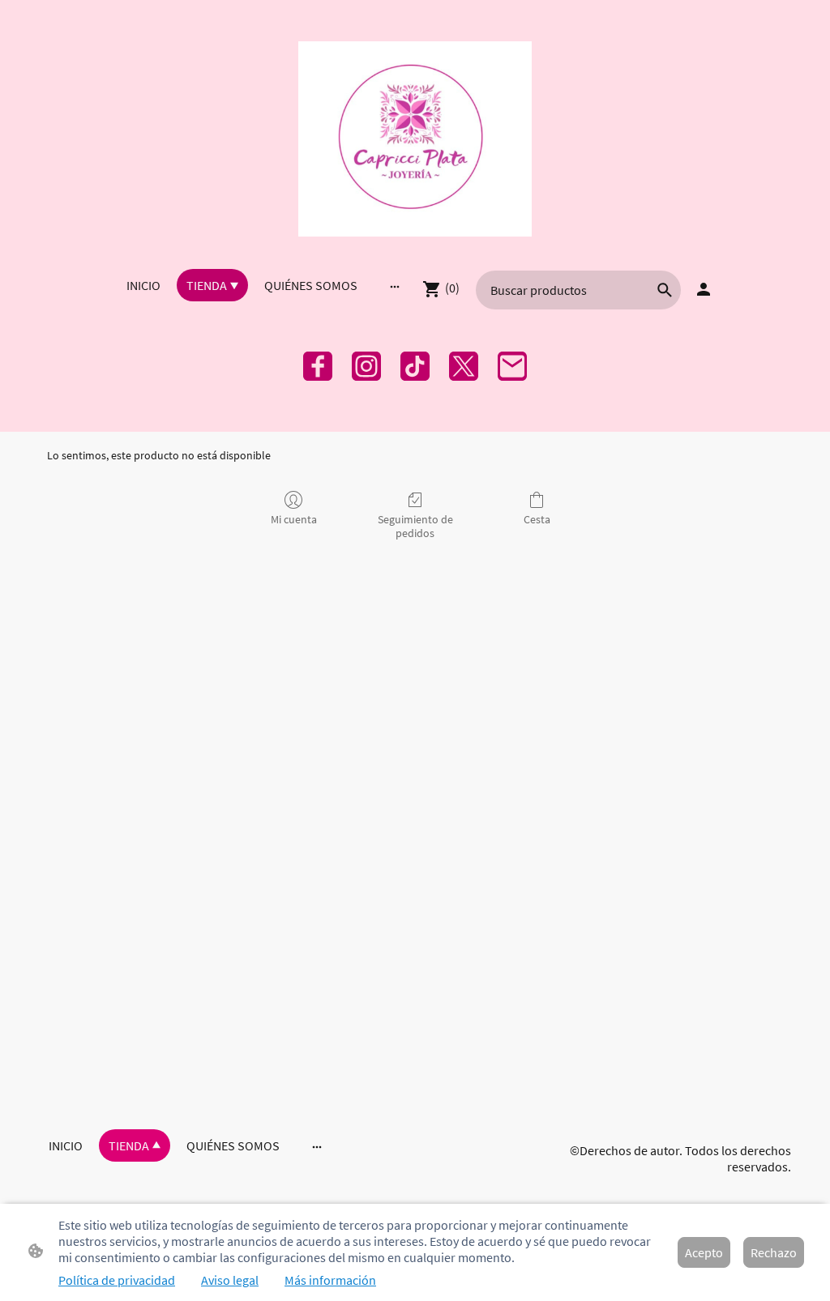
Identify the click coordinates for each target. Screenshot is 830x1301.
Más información (330, 1280)
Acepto (704, 1252)
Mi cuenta (294, 519)
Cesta (537, 519)
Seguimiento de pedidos (415, 526)
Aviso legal (230, 1280)
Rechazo (774, 1252)
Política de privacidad (116, 1280)
